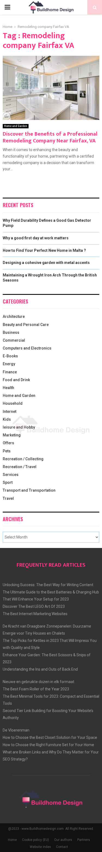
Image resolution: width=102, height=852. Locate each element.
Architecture (14, 316)
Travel (8, 498)
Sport (8, 482)
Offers (8, 443)
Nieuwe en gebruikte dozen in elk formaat (38, 682)
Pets (7, 451)
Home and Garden (15, 126)
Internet (9, 411)
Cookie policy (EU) (35, 840)
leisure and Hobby (19, 427)
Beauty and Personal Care (26, 324)
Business (11, 332)
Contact (62, 847)
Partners (83, 840)
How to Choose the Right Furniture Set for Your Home (48, 745)
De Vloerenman (16, 730)
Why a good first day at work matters (36, 238)
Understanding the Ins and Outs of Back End (40, 669)
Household (13, 403)
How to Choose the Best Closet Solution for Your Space (50, 737)
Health (8, 388)
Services (10, 474)
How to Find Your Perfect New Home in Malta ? (44, 250)
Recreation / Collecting (23, 459)
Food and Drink (16, 380)
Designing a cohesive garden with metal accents (46, 262)
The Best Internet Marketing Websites (35, 614)
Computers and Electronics (27, 348)
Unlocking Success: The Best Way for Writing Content (48, 585)
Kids (7, 419)
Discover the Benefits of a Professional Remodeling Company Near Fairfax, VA (50, 137)
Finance (10, 372)
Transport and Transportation (29, 490)
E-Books (10, 356)
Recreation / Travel (19, 467)
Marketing (12, 435)
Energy (9, 364)
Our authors (63, 840)
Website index (40, 847)
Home (12, 840)
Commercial (14, 340)
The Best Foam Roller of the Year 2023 (36, 689)
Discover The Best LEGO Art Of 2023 (34, 606)
